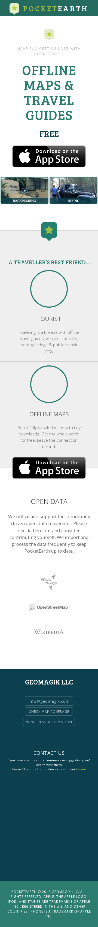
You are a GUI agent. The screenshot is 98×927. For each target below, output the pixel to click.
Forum (81, 769)
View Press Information (49, 722)
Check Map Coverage (49, 711)
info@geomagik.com (49, 701)
